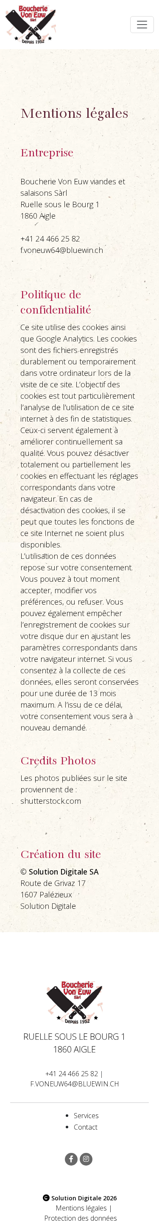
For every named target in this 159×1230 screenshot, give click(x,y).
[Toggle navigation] (142, 24)
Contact (86, 1127)
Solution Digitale (48, 906)
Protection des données (80, 1218)
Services (86, 1115)
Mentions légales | (84, 1208)
